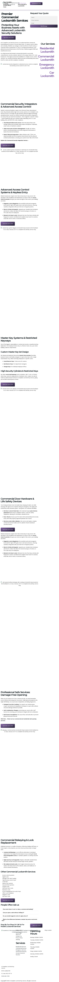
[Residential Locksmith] (56, 48)
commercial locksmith (21, 53)
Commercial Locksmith (46, 58)
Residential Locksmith (47, 50)
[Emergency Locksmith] (56, 65)
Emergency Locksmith (46, 66)
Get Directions (22, 3)
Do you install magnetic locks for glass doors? (15, 916)
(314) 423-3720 (5, 976)
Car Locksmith (47, 74)
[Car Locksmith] (56, 73)
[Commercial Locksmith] (56, 56)
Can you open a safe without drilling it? (13, 912)
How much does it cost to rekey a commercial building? (18, 909)
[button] (57, 9)
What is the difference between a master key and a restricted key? (19, 920)
